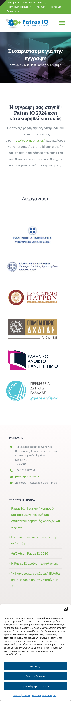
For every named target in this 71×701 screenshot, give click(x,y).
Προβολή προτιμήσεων (35, 686)
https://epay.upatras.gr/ (28, 140)
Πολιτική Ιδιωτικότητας (44, 695)
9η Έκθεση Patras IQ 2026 (29, 553)
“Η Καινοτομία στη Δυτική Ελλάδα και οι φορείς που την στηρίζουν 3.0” (35, 580)
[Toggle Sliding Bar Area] (3, 3)
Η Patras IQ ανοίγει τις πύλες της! (35, 563)
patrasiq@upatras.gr (27, 476)
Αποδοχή (35, 666)
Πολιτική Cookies (21, 695)
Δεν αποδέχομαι (35, 676)
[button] (65, 609)
